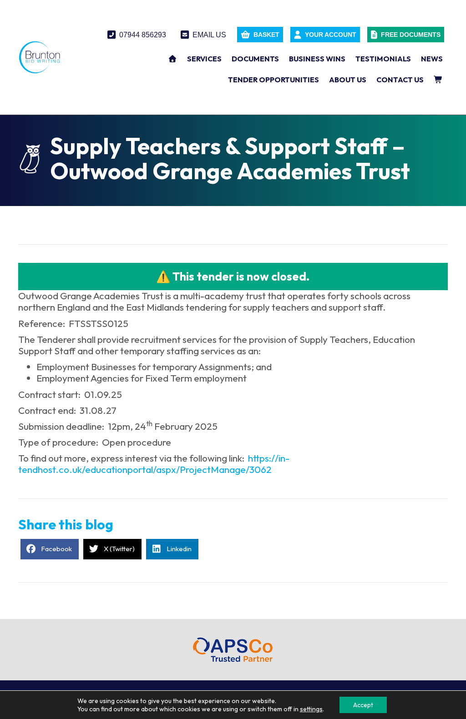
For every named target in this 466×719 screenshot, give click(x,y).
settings (311, 709)
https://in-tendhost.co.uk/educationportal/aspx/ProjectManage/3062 (153, 463)
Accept (363, 705)
